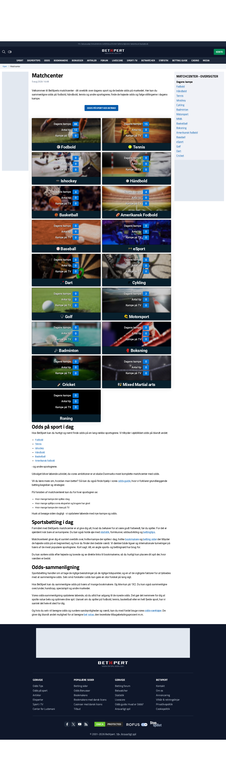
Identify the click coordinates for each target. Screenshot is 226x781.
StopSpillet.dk (143, 44)
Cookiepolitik (163, 709)
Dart (178, 151)
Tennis (38, 444)
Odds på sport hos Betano (101, 108)
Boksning (181, 128)
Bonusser (77, 60)
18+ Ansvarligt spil (126, 734)
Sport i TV (132, 60)
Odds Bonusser (82, 690)
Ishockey (39, 448)
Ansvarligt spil (122, 709)
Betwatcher (148, 60)
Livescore (117, 60)
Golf (178, 146)
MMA (179, 119)
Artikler (92, 60)
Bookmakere (61, 60)
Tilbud (77, 709)
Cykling (180, 105)
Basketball (40, 456)
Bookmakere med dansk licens (90, 700)
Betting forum (122, 686)
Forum (104, 60)
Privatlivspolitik (164, 704)
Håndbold (40, 452)
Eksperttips (33, 60)
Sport (20, 60)
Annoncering (163, 695)
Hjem (5, 66)
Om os (159, 690)
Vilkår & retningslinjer (168, 700)
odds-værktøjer (153, 610)
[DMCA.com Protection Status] (109, 724)
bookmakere (132, 539)
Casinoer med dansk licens (88, 704)
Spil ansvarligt (86, 44)
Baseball (180, 137)
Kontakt (160, 686)
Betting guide (179, 60)
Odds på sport (40, 690)
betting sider (150, 539)
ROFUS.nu (107, 44)
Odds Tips (38, 686)
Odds (47, 60)
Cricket (180, 156)
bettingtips (149, 532)
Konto (219, 52)
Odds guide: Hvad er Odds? (129, 704)
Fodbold (39, 439)
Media (206, 60)
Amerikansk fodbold (45, 460)
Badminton (182, 109)
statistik (104, 532)
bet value (89, 614)
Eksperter (38, 700)
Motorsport (182, 114)
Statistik (163, 60)
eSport (179, 142)
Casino (195, 60)
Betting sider (81, 686)
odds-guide (124, 481)
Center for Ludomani (44, 709)
